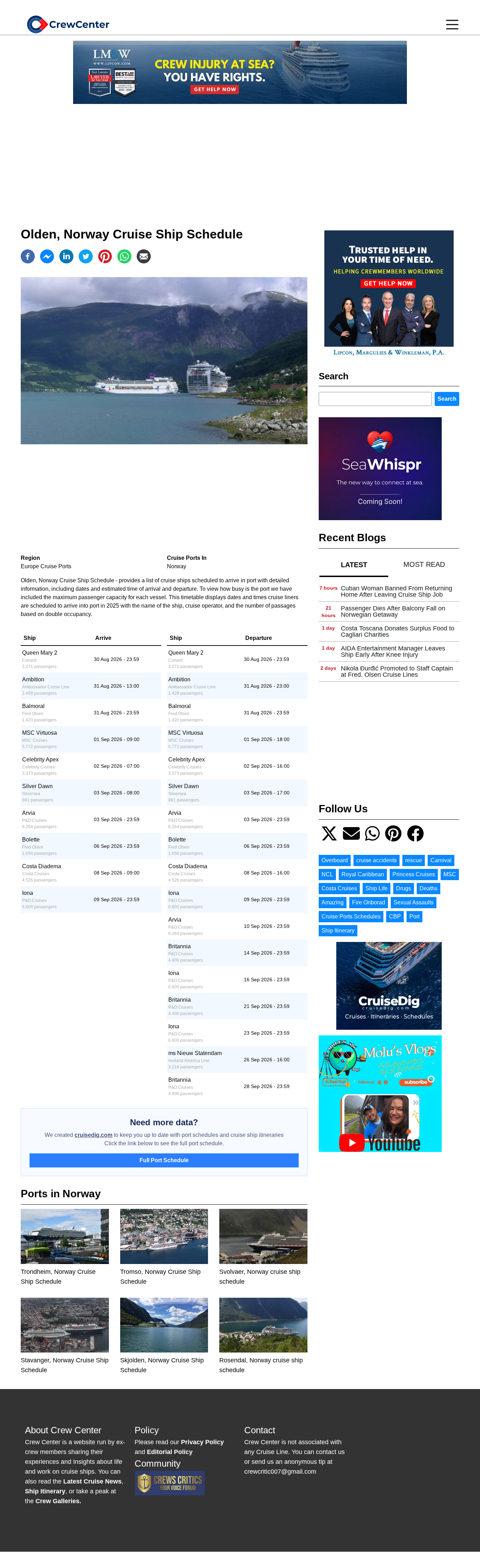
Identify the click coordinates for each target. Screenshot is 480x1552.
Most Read (424, 564)
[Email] (144, 256)
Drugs (403, 888)
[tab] (354, 564)
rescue (413, 860)
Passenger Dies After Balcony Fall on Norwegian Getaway (393, 611)
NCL (327, 874)
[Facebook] (28, 256)
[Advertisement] (240, 159)
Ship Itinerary (338, 931)
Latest (354, 565)
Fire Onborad (368, 902)
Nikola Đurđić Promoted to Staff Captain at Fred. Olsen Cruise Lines (397, 671)
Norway (176, 566)
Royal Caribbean (363, 874)
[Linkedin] (66, 256)
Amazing (333, 902)
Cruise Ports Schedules (351, 916)
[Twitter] (86, 256)
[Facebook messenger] (47, 256)
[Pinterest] (105, 256)
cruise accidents (376, 860)
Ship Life (376, 888)
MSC (449, 874)
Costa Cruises (339, 888)
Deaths (428, 888)
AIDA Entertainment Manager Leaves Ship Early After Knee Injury (393, 651)
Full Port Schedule (164, 1160)
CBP (395, 916)
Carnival (441, 860)
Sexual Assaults (414, 902)
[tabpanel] (389, 632)
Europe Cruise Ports (46, 566)
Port (414, 916)
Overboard (335, 860)
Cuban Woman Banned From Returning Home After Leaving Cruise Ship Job (396, 591)
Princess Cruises (414, 874)
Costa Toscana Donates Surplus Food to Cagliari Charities (397, 631)
